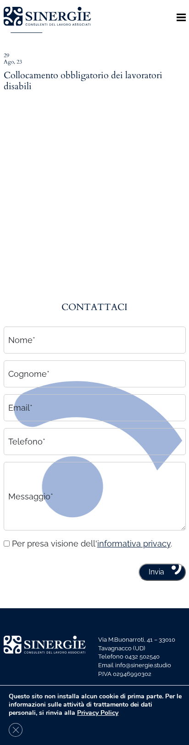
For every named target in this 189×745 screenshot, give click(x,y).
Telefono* (26, 441)
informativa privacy (134, 543)
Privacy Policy (97, 712)
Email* (20, 408)
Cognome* (29, 374)
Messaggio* (30, 496)
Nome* (21, 340)
